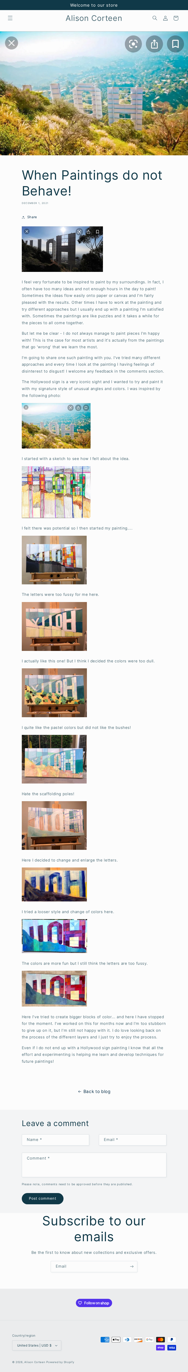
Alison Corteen (34, 1362)
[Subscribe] (132, 1266)
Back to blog (97, 1091)
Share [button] (32, 217)
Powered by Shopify (60, 1362)
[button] (10, 18)
